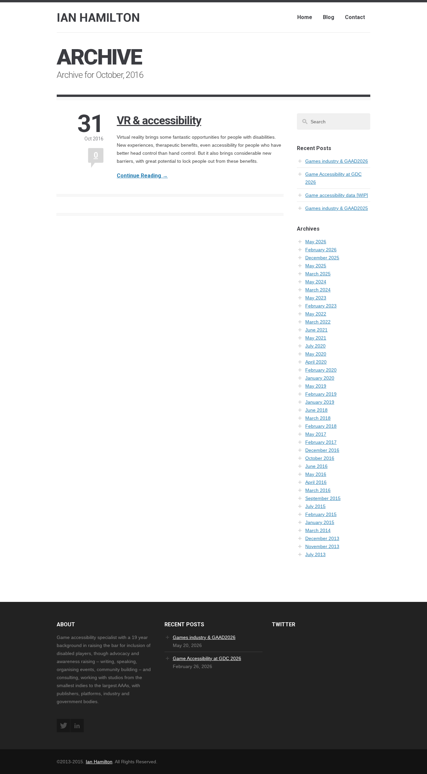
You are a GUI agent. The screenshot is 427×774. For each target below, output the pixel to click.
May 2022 (315, 313)
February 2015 (321, 514)
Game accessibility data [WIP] (336, 195)
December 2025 (322, 257)
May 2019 (315, 386)
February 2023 (321, 305)
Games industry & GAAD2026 (336, 161)
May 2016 (315, 474)
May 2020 (315, 354)
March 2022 (318, 322)
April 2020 (316, 362)
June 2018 (316, 410)
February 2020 (321, 370)
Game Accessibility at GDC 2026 (207, 658)
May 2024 (315, 281)
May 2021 (315, 338)
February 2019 (321, 394)
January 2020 (319, 378)
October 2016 (319, 458)
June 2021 (316, 330)
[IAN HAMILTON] (98, 16)
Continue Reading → (142, 175)
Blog (328, 17)
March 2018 (318, 418)
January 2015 (319, 522)
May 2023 (315, 297)
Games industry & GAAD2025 (336, 208)
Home (304, 17)
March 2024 (318, 289)
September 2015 (323, 498)
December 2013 (322, 538)
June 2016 (316, 466)
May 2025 (315, 265)
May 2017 (315, 434)
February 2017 (321, 442)
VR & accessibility (159, 120)
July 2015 (315, 506)
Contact (355, 17)
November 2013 (322, 546)
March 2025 (318, 273)
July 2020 (315, 346)
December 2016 (322, 450)
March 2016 (318, 490)
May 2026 (315, 241)
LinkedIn (77, 725)
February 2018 (321, 426)
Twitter (63, 725)
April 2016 (316, 482)
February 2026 (321, 249)
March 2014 (318, 530)
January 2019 (319, 402)
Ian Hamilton (99, 761)
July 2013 (315, 554)
